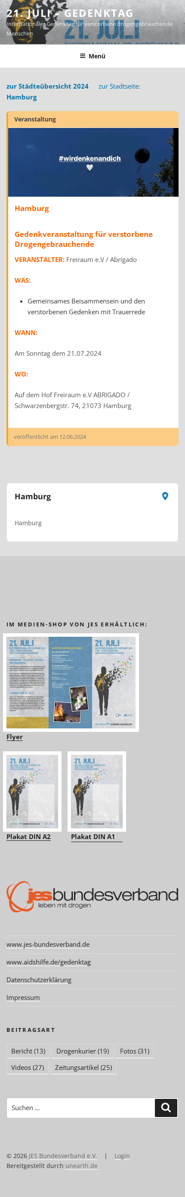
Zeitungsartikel (83, 1067)
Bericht (28, 1051)
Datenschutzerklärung (38, 979)
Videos (27, 1067)
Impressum (23, 997)
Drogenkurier (82, 1051)
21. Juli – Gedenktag (70, 13)
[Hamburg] (93, 162)
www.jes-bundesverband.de (47, 944)
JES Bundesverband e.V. (63, 1156)
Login (122, 1156)
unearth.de (81, 1166)
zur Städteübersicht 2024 (47, 86)
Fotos (134, 1051)
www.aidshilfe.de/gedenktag (48, 962)
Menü (97, 56)
